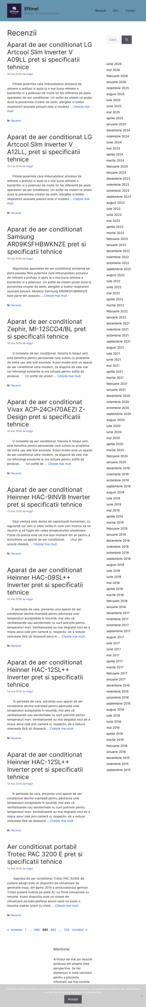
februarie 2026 (117, 76)
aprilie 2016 (114, 733)
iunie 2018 (113, 577)
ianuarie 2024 (116, 172)
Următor (80, 930)
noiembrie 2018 (117, 546)
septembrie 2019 (118, 486)
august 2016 (115, 709)
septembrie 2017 (118, 631)
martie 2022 (115, 305)
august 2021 (115, 347)
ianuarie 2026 (116, 82)
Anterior (14, 930)
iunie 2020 (114, 432)
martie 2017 (115, 667)
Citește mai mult (55, 295)
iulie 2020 (113, 426)
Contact (130, 10)
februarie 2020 (117, 456)
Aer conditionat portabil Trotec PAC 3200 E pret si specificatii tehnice (44, 854)
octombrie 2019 (117, 480)
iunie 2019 (113, 504)
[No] (141, 995)
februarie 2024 (117, 166)
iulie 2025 (113, 100)
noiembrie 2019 (117, 474)
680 (37, 930)
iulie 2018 (113, 571)
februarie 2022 (117, 311)
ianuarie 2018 (116, 607)
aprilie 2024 (114, 154)
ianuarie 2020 (116, 462)
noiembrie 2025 (117, 88)
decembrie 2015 (118, 758)
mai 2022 (113, 293)
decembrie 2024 (118, 130)
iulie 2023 (113, 208)
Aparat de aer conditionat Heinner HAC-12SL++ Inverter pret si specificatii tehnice (45, 673)
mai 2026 (113, 70)
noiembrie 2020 (117, 402)
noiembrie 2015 (117, 764)
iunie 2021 (113, 359)
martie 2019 (115, 522)
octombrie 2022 (117, 263)
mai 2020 (113, 438)
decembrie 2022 (118, 251)
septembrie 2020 (118, 414)
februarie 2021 (116, 383)
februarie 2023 (117, 239)
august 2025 (115, 94)
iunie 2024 (114, 142)
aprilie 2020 (114, 444)
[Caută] (127, 39)
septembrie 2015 (118, 770)
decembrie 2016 (118, 685)
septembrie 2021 (118, 341)
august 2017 (115, 637)
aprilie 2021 (114, 371)
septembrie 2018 (118, 558)
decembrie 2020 (118, 396)
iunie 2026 (114, 64)
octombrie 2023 (117, 190)
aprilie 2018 (114, 589)
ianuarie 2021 (116, 390)
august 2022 (115, 275)
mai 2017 (112, 655)
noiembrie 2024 (117, 136)
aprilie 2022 (114, 299)
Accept (73, 999)
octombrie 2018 (117, 552)
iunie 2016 (113, 721)
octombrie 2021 (117, 335)
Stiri (115, 10)
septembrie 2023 (118, 196)
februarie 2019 (116, 528)
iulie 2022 (113, 281)
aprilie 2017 (114, 661)
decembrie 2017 (118, 613)
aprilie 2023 (114, 227)
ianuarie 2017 (116, 679)
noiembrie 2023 (117, 184)
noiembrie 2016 (117, 691)
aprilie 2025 (114, 118)
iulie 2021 (113, 353)
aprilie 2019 (114, 516)
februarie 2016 (116, 746)
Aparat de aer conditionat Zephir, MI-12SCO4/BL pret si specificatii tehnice (46, 329)
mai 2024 (113, 148)
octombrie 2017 (117, 625)
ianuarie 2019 (116, 534)
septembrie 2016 (118, 703)
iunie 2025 (113, 106)
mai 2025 (113, 112)
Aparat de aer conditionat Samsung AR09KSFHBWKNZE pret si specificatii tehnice (46, 240)
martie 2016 (115, 739)
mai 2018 (112, 583)
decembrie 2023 (118, 178)
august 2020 (115, 420)
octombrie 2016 (117, 697)
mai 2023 (113, 221)
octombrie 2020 (117, 408)
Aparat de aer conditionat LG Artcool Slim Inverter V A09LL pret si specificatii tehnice (49, 56)
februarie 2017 (116, 673)
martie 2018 (115, 595)
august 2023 (115, 202)
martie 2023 (115, 233)
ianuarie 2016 (116, 752)
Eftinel (31, 8)
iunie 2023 (114, 215)
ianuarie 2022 (116, 317)
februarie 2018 (116, 601)
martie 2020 (115, 450)
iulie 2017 (113, 643)
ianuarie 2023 (116, 245)
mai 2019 (113, 510)
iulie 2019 (113, 498)
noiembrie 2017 (117, 619)
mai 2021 (112, 365)
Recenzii (100, 10)
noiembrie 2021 (117, 329)
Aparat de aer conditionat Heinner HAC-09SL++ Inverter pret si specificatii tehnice (45, 581)
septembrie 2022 (118, 269)
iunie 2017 (113, 649)
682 (53, 930)
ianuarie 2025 (116, 124)
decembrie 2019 (118, 468)
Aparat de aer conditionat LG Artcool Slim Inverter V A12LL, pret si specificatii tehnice (49, 148)
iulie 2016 (113, 715)
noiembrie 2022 (117, 257)
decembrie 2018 (118, 540)
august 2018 (115, 565)
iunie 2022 (113, 287)
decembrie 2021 (118, 323)
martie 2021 (115, 377)
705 (67, 930)
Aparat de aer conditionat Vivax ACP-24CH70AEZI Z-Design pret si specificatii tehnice (46, 413)
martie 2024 (115, 160)
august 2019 (115, 492)
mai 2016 (113, 727)
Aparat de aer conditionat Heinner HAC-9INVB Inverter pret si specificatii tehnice (48, 497)
